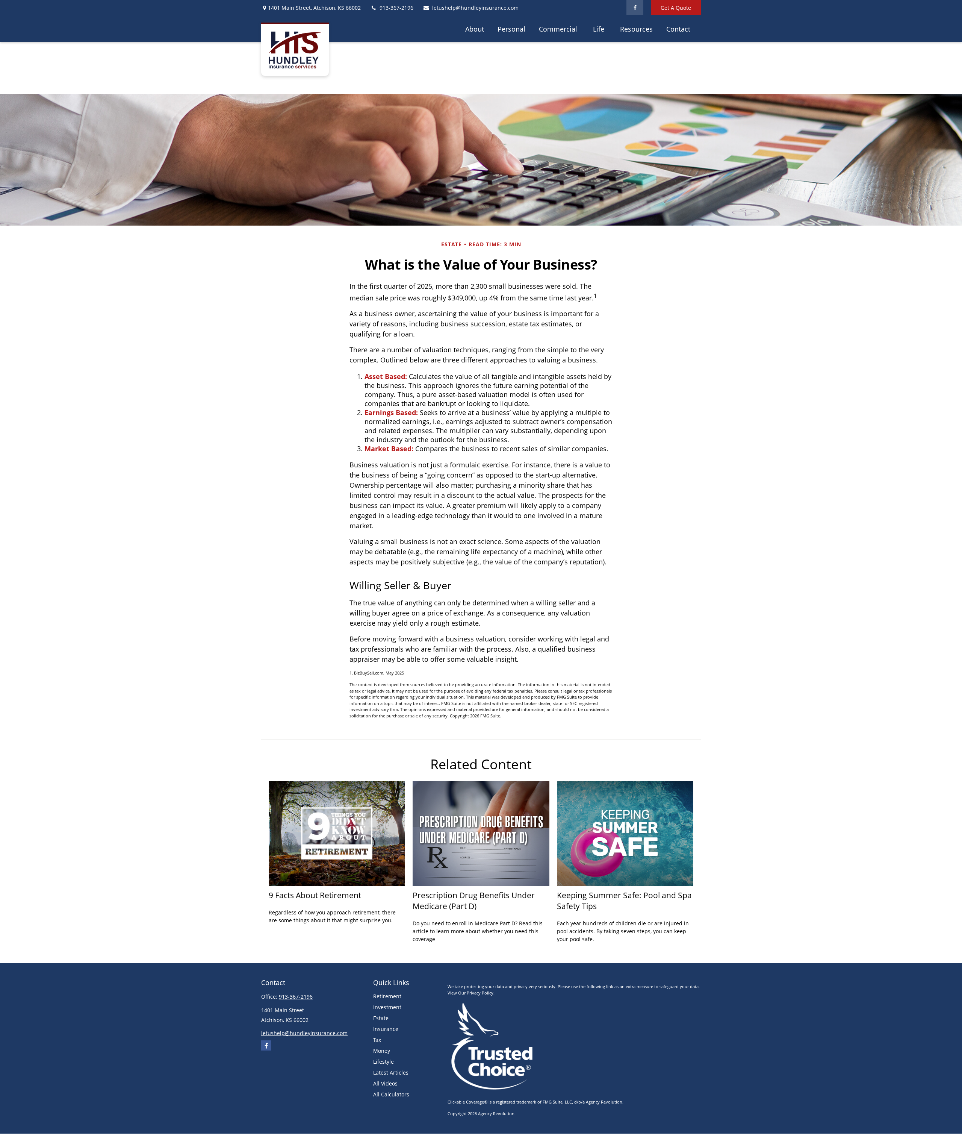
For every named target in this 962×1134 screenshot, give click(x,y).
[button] (474, 28)
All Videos (385, 1083)
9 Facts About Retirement (315, 895)
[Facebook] (634, 7)
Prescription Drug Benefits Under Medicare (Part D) (474, 900)
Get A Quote (676, 7)
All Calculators (391, 1094)
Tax (377, 1039)
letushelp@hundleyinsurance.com (475, 7)
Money (381, 1050)
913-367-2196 (396, 7)
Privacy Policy (480, 993)
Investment (387, 1007)
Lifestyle (383, 1061)
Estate (381, 1018)
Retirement (387, 996)
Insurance (385, 1028)
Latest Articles (390, 1072)
